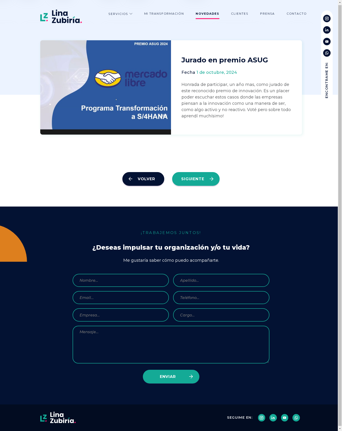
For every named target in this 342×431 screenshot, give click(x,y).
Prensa (267, 13)
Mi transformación (164, 13)
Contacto (297, 13)
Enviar (168, 376)
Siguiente (192, 178)
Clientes (239, 13)
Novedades (207, 13)
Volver (146, 178)
